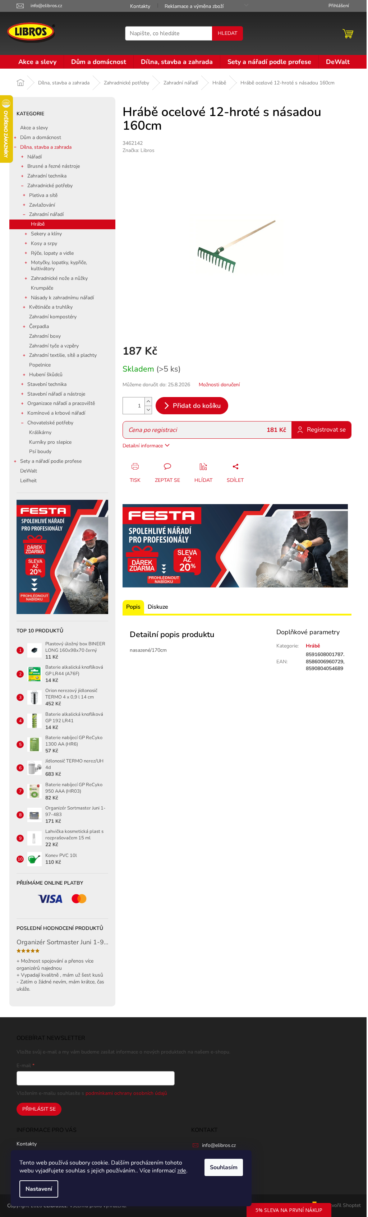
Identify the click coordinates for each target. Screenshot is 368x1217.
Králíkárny (40, 432)
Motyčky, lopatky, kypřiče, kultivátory (59, 265)
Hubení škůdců (46, 374)
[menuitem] (37, 62)
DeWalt (28, 470)
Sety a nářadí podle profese (51, 461)
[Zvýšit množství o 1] (148, 401)
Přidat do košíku (197, 405)
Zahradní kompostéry (53, 316)
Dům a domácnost (40, 137)
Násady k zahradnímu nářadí (62, 297)
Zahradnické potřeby (50, 185)
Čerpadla (39, 326)
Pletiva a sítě (43, 195)
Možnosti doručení (219, 384)
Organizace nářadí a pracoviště (61, 403)
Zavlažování (42, 205)
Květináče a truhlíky (51, 307)
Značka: (139, 150)
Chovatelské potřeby (50, 422)
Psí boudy (40, 451)
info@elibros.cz (219, 1145)
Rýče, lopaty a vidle (52, 253)
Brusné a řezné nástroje (53, 166)
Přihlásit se (39, 1109)
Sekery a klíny (46, 233)
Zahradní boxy (45, 336)
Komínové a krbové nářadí (56, 413)
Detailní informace (143, 445)
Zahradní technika (46, 175)
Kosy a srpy (44, 243)
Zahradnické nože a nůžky (59, 278)
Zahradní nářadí (46, 214)
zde (181, 1171)
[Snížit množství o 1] (148, 410)
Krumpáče (42, 288)
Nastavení (39, 1189)
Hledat (227, 33)
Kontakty (140, 6)
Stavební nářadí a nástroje (56, 394)
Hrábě (38, 224)
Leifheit (28, 480)
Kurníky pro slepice (50, 442)
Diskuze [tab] (158, 607)
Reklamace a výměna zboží (194, 6)
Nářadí (34, 156)
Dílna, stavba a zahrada (46, 147)
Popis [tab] (133, 607)
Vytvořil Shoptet (342, 1205)
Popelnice (40, 364)
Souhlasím (224, 1167)
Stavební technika (46, 384)
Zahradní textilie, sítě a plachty (63, 355)
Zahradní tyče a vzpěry (54, 345)
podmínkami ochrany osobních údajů (126, 1093)
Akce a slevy (34, 127)
